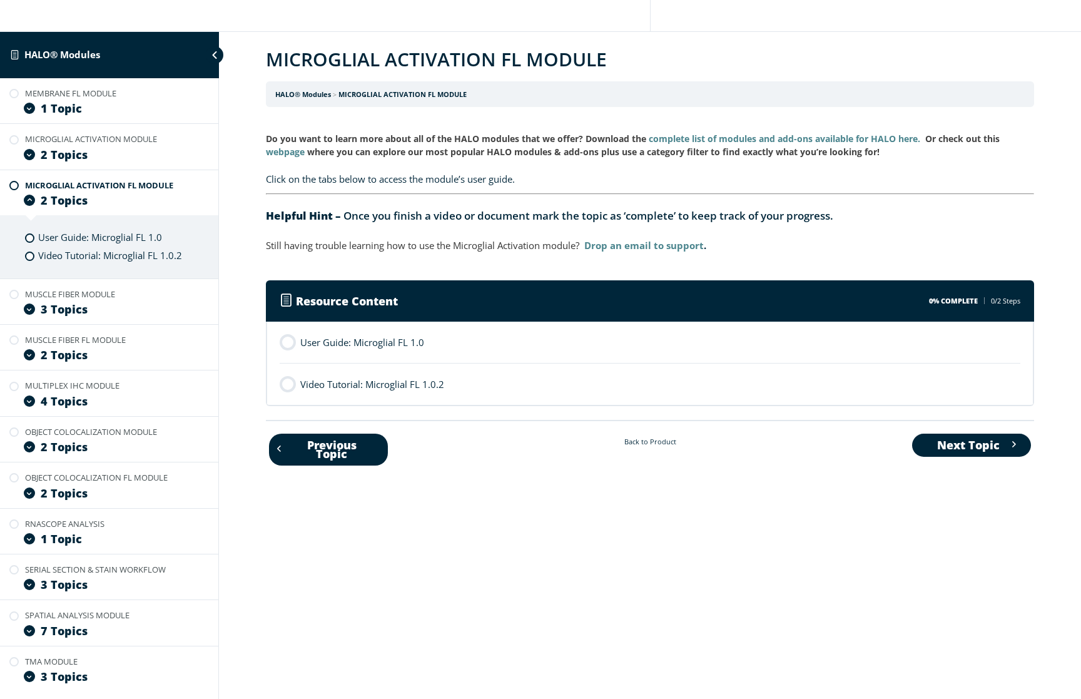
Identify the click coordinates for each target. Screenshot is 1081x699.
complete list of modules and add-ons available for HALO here (783, 139)
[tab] (650, 179)
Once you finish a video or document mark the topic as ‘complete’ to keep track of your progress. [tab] (549, 215)
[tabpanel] (650, 193)
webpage (285, 152)
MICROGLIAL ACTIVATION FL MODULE (402, 94)
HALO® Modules (62, 54)
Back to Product (650, 441)
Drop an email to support (644, 245)
